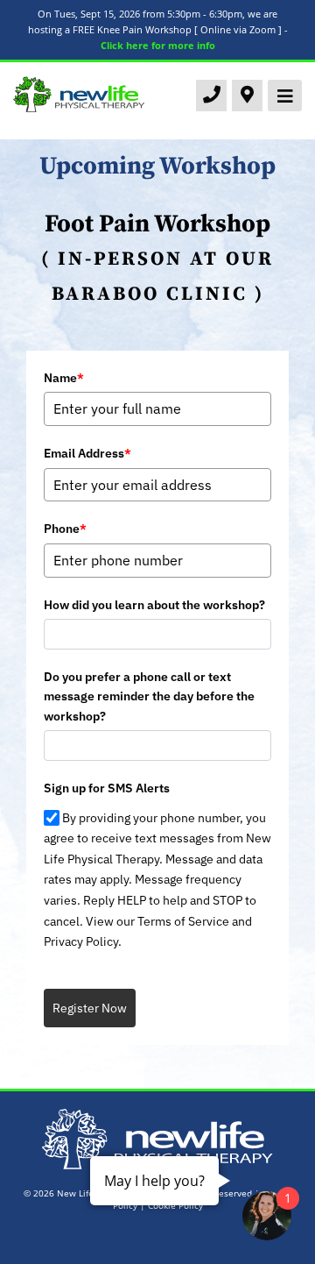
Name (64, 378)
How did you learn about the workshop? (154, 605)
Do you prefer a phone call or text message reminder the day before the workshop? (149, 696)
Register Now (89, 1008)
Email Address (87, 453)
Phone (65, 528)
